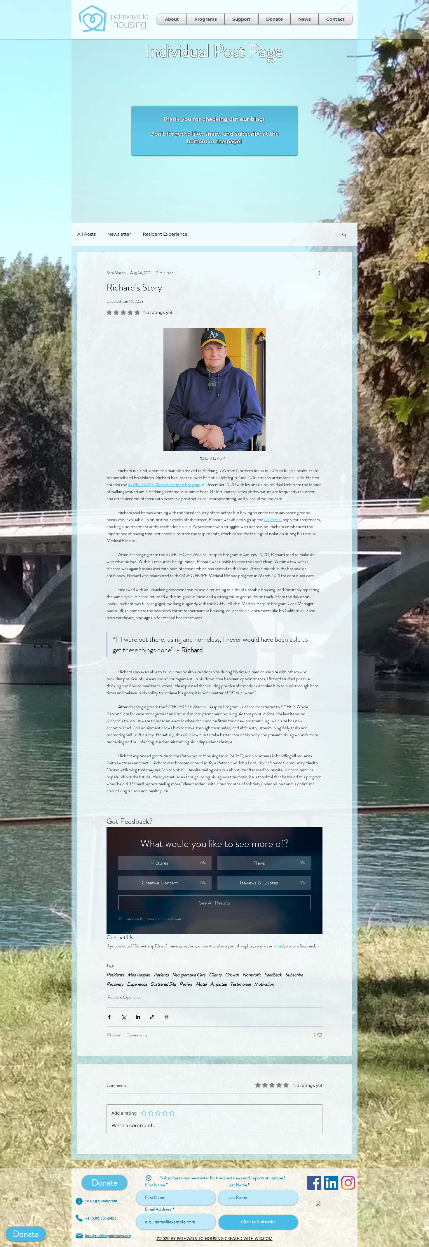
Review (185, 984)
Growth (232, 975)
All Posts (86, 234)
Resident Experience (165, 234)
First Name (155, 1185)
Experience (137, 984)
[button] (344, 234)
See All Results (214, 903)
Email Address (158, 1209)
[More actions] (318, 272)
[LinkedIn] (331, 1183)
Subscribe (294, 975)
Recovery (115, 984)
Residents (115, 975)
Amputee (218, 984)
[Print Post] (166, 1017)
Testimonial (240, 984)
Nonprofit (252, 975)
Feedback (273, 975)
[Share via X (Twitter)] (123, 1017)
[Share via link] (152, 1017)
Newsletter (119, 234)
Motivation (264, 984)
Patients (161, 975)
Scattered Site (163, 984)
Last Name (237, 1185)
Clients (215, 975)
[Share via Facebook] (109, 1017)
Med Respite (139, 975)
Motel (201, 984)
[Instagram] (348, 1183)
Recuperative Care (188, 975)
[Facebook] (314, 1183)
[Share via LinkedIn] (138, 1017)
